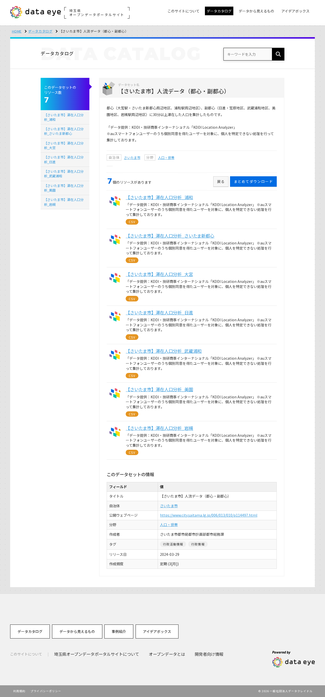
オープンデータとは (167, 654)
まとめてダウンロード (253, 181)
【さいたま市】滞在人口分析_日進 (64, 159)
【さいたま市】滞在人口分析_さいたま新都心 (64, 131)
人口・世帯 (166, 157)
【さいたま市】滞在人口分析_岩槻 (64, 202)
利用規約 (19, 691)
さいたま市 (132, 157)
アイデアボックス (157, 631)
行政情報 (198, 544)
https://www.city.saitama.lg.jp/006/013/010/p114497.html (208, 515)
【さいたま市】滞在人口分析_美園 (64, 188)
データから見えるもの (77, 631)
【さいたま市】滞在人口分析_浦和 (64, 117)
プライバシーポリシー (45, 691)
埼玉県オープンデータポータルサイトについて (96, 654)
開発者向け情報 (209, 654)
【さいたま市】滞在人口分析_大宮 (64, 145)
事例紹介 (119, 631)
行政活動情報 (173, 544)
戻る (221, 181)
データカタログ (40, 31)
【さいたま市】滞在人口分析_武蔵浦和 (64, 173)
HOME (17, 31)
